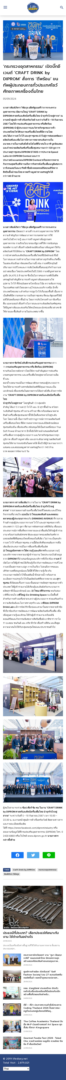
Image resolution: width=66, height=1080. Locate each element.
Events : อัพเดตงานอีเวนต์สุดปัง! (16, 927)
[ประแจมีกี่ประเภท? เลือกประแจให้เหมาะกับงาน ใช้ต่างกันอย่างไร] (33, 907)
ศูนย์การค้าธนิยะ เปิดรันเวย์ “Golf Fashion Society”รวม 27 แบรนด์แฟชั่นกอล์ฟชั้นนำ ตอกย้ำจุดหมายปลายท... (42, 974)
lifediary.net (21, 1058)
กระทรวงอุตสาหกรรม (47, 869)
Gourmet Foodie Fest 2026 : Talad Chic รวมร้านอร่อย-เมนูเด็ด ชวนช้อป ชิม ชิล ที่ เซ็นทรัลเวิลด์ (43, 1041)
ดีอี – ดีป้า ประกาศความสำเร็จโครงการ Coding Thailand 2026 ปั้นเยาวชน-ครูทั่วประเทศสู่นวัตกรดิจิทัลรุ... (42, 1008)
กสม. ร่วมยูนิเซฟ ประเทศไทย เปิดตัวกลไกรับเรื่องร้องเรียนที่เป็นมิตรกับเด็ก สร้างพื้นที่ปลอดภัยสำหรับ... (41, 991)
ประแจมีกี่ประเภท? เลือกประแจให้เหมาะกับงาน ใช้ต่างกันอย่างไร (31, 934)
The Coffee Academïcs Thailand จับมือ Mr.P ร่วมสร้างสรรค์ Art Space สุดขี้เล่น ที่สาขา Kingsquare (43, 1024)
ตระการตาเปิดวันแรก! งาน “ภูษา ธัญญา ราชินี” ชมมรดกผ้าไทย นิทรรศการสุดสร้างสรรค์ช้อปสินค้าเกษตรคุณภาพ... (42, 958)
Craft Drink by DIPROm (24, 869)
